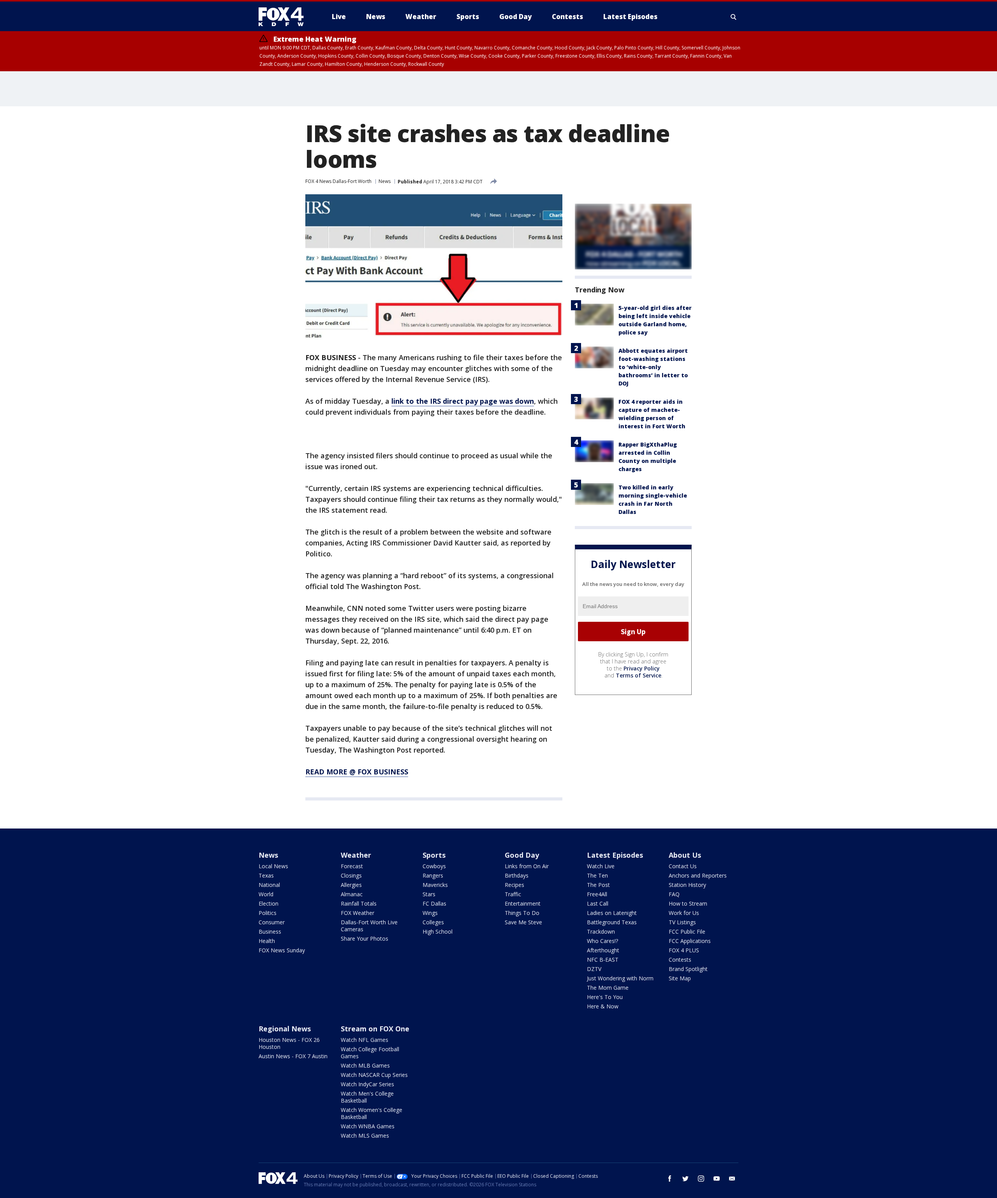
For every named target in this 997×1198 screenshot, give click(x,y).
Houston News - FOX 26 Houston (289, 1043)
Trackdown (601, 931)
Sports (434, 855)
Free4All (597, 894)
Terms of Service (638, 675)
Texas (266, 875)
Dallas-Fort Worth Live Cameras (369, 925)
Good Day (522, 855)
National (269, 884)
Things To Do (522, 913)
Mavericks (435, 884)
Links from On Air (527, 866)
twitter (685, 1178)
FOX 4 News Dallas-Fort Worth (338, 181)
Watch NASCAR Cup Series (374, 1074)
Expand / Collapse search (733, 17)
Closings (351, 875)
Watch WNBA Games (368, 1126)
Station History (687, 884)
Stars (429, 894)
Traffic (513, 894)
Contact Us (683, 866)
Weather (356, 855)
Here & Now (602, 1006)
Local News (273, 866)
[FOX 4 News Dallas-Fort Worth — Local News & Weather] (284, 16)
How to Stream (688, 903)
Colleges (433, 922)
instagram (701, 1178)
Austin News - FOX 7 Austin (293, 1056)
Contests (680, 959)
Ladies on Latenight (612, 913)
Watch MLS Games (365, 1135)
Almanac (352, 894)
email (732, 1178)
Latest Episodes (615, 855)
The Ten (597, 875)
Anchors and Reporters (698, 875)
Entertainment (523, 903)
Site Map (680, 978)
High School (438, 931)
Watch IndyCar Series (367, 1084)
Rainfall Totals (359, 903)
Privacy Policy (642, 668)
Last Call (597, 903)
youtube (716, 1178)
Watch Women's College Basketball (371, 1113)
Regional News (285, 1028)
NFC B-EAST (602, 959)
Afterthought (603, 950)
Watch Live (601, 866)
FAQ (674, 894)
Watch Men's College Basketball (367, 1097)
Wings (430, 913)
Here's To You (605, 997)
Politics (268, 913)
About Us (685, 855)
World (266, 894)
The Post (598, 884)
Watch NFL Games (364, 1039)
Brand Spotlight (688, 969)
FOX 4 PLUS (684, 950)
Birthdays (516, 875)
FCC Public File (687, 931)
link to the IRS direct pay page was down (462, 401)
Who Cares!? (602, 941)
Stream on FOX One (375, 1028)
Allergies (351, 884)
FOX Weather (357, 913)
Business (270, 931)
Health (267, 941)
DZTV (594, 969)
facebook (670, 1178)
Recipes (514, 884)
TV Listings (682, 922)
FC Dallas (434, 903)
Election (268, 903)
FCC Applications (690, 941)
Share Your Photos (364, 938)
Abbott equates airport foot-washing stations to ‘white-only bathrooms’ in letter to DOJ (653, 367)
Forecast (352, 866)
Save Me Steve (523, 922)
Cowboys (434, 866)
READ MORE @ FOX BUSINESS (356, 771)
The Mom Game (608, 987)
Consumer (272, 922)
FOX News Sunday (282, 950)
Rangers (433, 875)
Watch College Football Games (370, 1052)
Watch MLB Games (365, 1065)
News (385, 181)
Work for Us (684, 913)
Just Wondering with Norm (620, 978)
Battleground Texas (612, 922)
